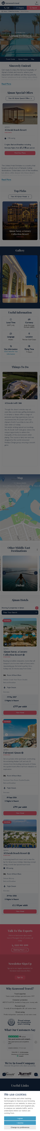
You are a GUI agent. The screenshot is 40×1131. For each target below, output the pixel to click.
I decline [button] (20, 1123)
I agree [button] (20, 1118)
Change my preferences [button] (20, 1127)
